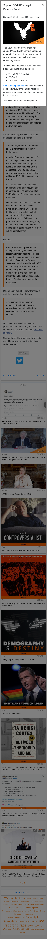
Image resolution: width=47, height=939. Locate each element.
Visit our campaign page (14, 86)
